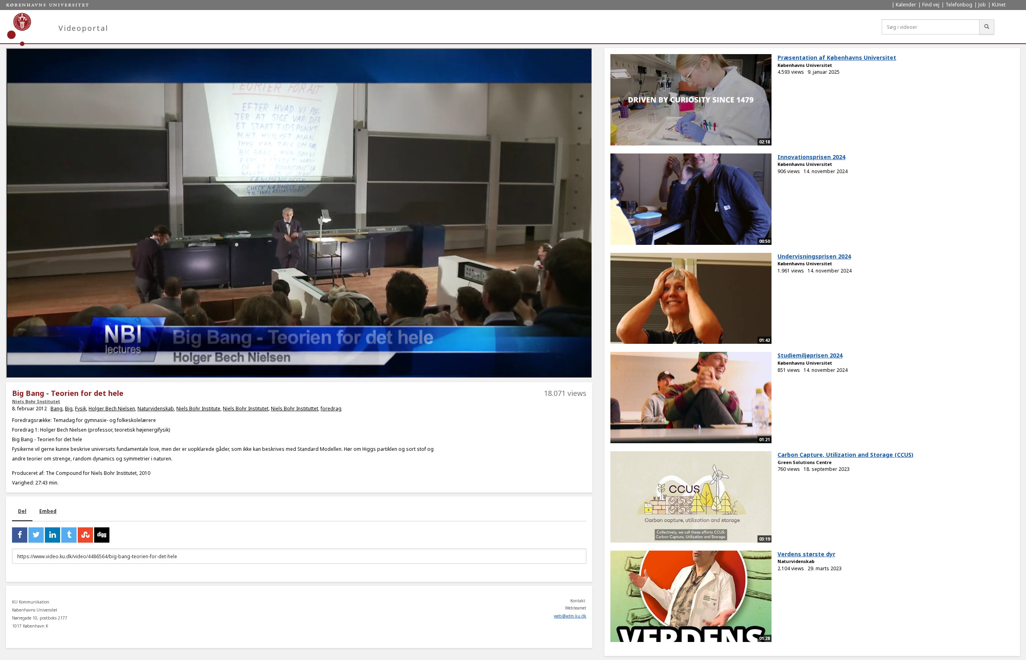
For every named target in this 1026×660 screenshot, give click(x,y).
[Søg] (986, 26)
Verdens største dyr (806, 554)
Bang (56, 408)
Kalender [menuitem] (906, 4)
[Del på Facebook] (19, 535)
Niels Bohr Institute (198, 408)
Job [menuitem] (982, 4)
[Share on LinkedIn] (52, 535)
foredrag (331, 408)
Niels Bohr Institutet (36, 401)
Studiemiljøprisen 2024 (810, 355)
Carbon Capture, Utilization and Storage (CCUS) (845, 454)
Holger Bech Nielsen (112, 408)
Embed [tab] (48, 511)
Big (69, 408)
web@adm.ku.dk (570, 616)
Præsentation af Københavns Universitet (837, 57)
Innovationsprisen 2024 (811, 157)
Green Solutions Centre (805, 462)
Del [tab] (22, 511)
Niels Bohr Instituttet (294, 408)
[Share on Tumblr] (69, 535)
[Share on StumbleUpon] (85, 535)
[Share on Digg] (101, 535)
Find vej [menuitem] (930, 4)
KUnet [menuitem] (999, 4)
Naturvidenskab (155, 408)
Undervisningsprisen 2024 (814, 256)
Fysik (80, 408)
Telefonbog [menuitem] (958, 4)
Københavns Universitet (805, 65)
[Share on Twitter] (36, 535)
